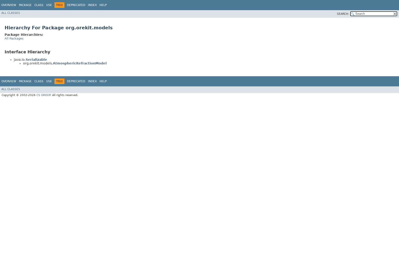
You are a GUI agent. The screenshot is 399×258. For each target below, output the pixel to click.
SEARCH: (343, 13)
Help (103, 5)
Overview (8, 5)
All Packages (14, 38)
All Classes (10, 13)
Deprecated (76, 5)
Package (25, 5)
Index (92, 5)
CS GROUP (43, 95)
